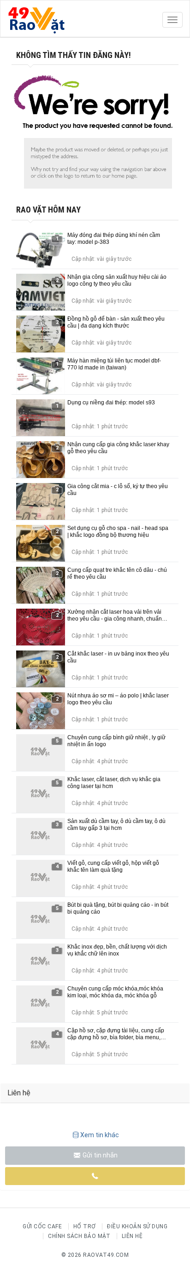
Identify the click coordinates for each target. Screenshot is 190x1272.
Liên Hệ (132, 1236)
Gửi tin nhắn (99, 1155)
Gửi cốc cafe (42, 1226)
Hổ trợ (84, 1226)
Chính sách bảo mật (79, 1236)
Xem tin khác (99, 1135)
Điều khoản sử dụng (137, 1226)
